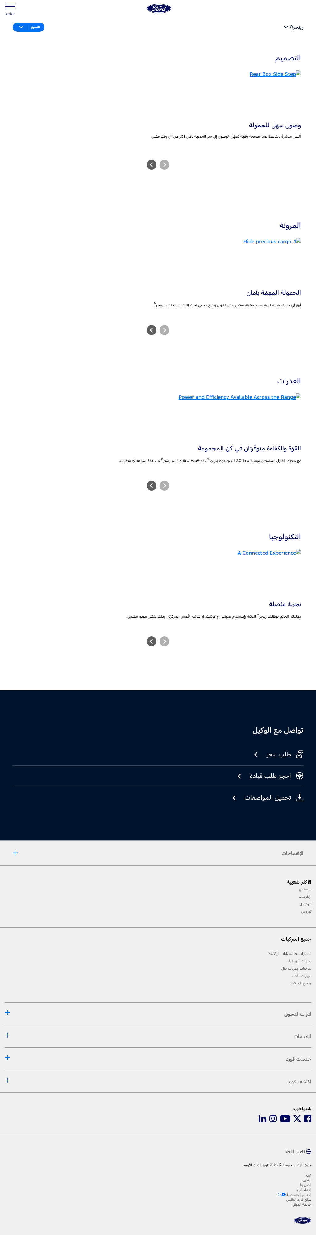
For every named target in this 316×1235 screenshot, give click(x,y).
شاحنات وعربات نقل (296, 968)
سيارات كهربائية (300, 961)
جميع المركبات (300, 983)
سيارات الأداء (301, 975)
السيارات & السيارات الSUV (289, 953)
